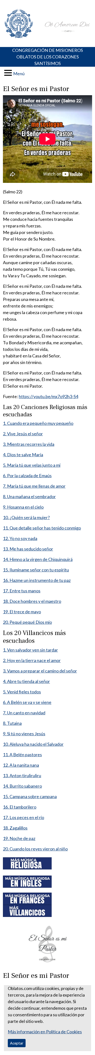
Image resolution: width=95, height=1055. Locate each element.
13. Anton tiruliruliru (22, 775)
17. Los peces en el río (23, 817)
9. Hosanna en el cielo (23, 507)
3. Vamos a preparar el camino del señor (40, 670)
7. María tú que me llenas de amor (34, 486)
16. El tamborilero (19, 807)
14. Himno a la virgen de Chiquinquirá (38, 559)
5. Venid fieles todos (22, 691)
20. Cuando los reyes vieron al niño (35, 848)
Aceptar (16, 1043)
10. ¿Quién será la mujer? (26, 517)
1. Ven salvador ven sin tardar (30, 650)
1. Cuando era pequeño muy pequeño (38, 423)
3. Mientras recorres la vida (28, 444)
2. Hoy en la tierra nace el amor (32, 660)
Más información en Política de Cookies (45, 1031)
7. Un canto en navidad (24, 712)
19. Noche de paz (19, 838)
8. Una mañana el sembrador (29, 496)
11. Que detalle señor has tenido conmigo (42, 528)
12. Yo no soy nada (20, 538)
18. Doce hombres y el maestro (32, 601)
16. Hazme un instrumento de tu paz (37, 580)
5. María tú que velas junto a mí (31, 465)
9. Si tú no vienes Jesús (24, 733)
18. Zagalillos (15, 828)
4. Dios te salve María (23, 454)
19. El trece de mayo (22, 611)
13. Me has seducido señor (28, 548)
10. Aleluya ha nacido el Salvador (33, 744)
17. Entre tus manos (21, 590)
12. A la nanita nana (21, 765)
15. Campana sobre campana (30, 796)
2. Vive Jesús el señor (23, 433)
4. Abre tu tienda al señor (26, 681)
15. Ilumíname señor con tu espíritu (36, 569)
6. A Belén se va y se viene (27, 702)
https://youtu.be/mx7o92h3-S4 (48, 396)
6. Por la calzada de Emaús (27, 475)
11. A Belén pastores (22, 754)
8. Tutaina (12, 723)
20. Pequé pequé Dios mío (27, 622)
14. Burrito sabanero (22, 786)
